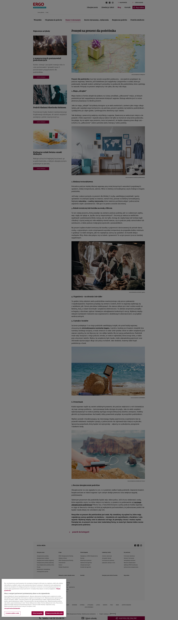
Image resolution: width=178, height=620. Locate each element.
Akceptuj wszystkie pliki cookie (54, 613)
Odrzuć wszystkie (37, 613)
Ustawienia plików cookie (12, 613)
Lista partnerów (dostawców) (12, 608)
